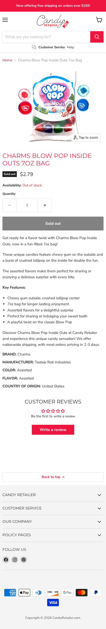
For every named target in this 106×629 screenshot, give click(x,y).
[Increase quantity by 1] (45, 205)
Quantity (9, 194)
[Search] (97, 37)
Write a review (53, 429)
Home (7, 60)
